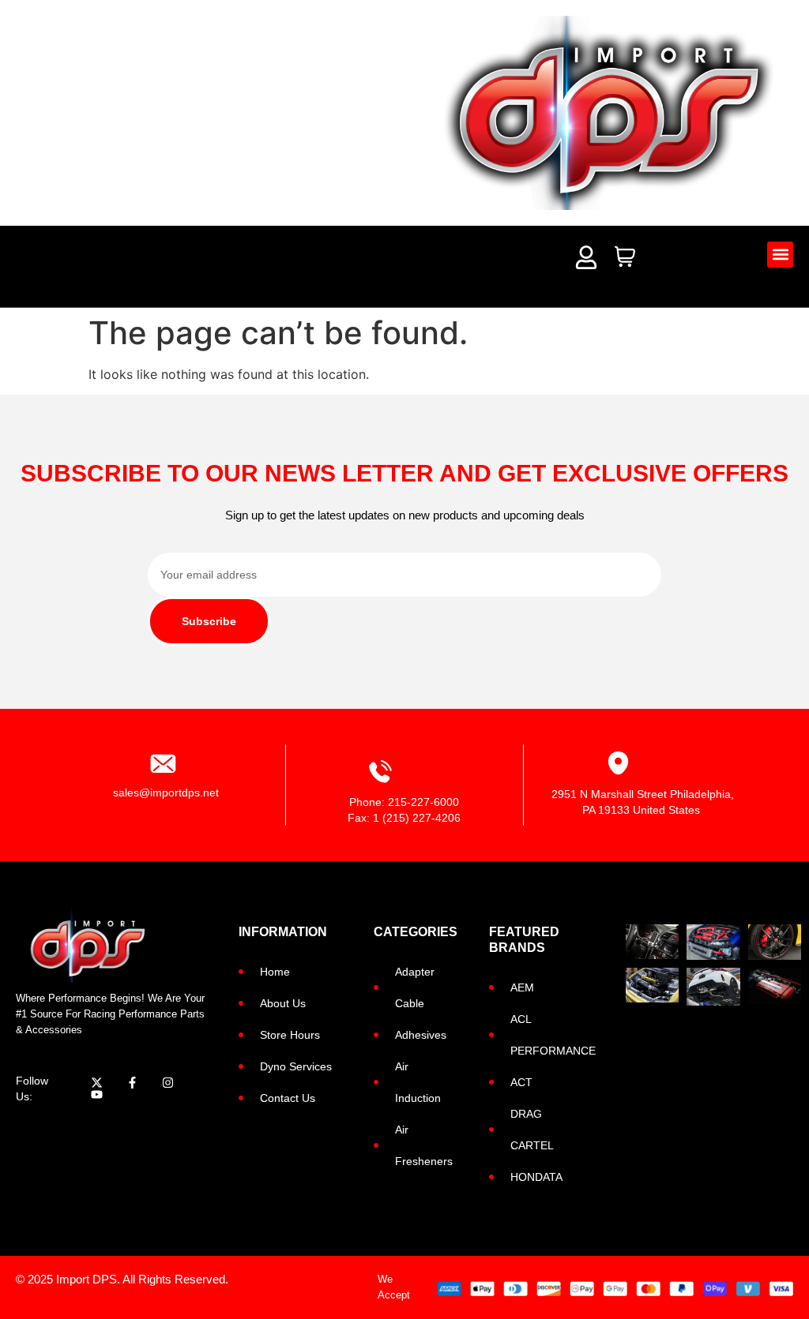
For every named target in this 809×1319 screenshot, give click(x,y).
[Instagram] (168, 1083)
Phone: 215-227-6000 (404, 802)
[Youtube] (97, 1094)
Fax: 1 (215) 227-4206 (404, 817)
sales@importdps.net (166, 792)
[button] (780, 255)
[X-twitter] (97, 1083)
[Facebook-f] (132, 1083)
